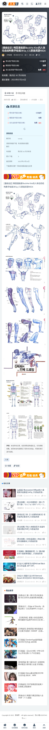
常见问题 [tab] (21, 93)
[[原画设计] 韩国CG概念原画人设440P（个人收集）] (10, 700)
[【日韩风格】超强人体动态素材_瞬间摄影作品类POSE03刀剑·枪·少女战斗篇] (10, 621)
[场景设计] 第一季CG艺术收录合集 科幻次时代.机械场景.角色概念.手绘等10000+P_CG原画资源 (31, 598)
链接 (17, 466)
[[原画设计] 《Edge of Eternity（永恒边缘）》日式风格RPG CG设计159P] (10, 611)
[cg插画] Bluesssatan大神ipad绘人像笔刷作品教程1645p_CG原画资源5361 (30, 492)
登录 (39, 4)
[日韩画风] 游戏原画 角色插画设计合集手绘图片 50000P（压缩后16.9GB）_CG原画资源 (31, 631)
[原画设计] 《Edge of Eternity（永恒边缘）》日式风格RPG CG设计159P (31, 609)
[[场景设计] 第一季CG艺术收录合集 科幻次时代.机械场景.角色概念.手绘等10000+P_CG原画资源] (10, 598)
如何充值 (24, 728)
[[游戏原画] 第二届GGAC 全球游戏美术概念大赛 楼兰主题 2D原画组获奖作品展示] (10, 667)
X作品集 (9, 55)
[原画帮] (3, 55)
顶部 (44, 728)
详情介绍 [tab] (10, 93)
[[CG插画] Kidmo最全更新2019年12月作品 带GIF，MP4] (10, 678)
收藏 (9, 466)
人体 (6, 460)
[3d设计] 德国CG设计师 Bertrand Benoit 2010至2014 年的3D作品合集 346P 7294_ (31, 578)
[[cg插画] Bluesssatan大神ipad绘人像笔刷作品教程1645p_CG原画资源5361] (9, 495)
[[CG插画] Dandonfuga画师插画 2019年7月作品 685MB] (10, 645)
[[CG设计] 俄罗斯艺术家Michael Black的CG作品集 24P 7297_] (9, 567)
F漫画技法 (20, 508)
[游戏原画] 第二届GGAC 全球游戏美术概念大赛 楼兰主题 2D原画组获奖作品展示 (31, 664)
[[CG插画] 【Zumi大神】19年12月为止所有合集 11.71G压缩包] (10, 656)
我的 (34, 728)
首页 (14, 100)
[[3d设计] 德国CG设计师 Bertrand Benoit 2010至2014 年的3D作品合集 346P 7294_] (9, 581)
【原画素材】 (23, 100)
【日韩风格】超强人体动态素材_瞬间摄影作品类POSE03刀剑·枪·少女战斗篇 (31, 620)
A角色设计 (20, 545)
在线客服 (15, 728)
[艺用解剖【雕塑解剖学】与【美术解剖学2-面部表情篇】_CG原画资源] (9, 558)
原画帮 (17, 715)
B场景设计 (20, 582)
